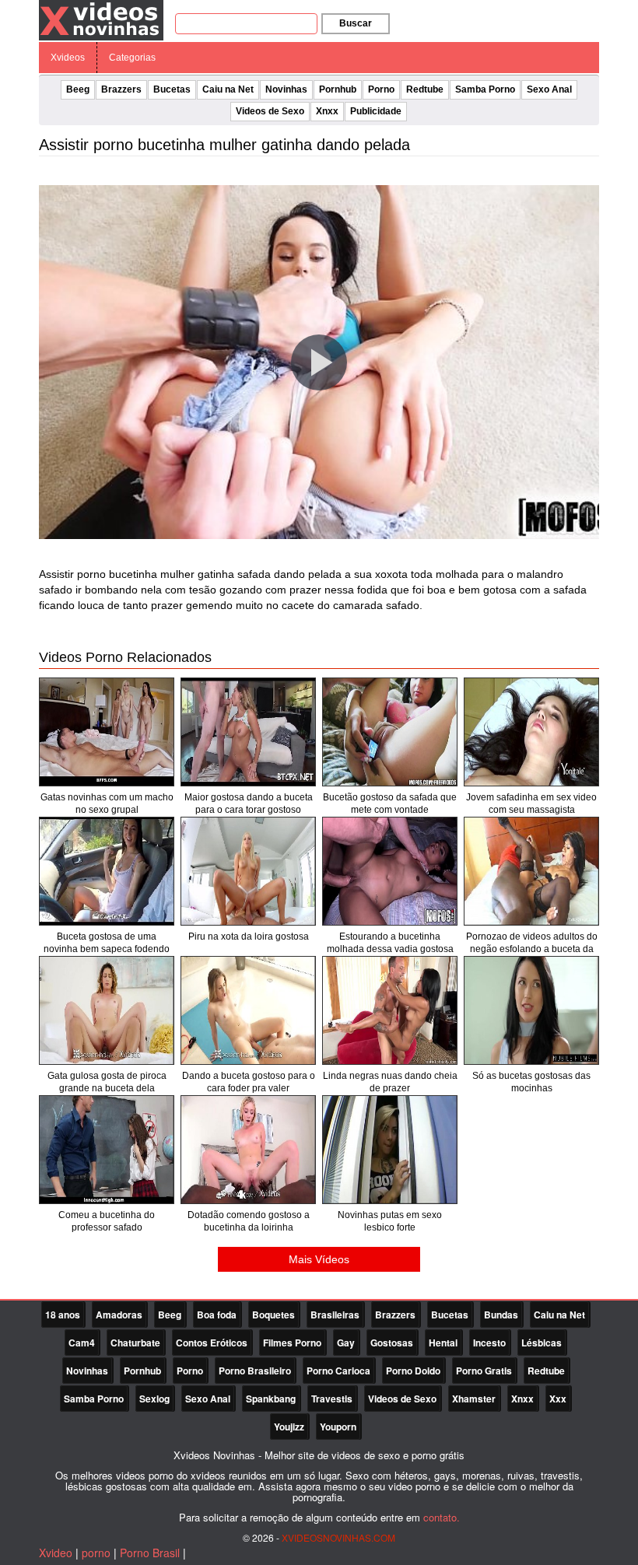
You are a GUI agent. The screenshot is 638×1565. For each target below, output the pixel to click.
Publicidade (375, 111)
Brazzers (121, 89)
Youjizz (289, 1427)
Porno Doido (413, 1371)
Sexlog (154, 1399)
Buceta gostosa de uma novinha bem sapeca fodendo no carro (107, 949)
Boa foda (217, 1315)
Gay (346, 1343)
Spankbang (271, 1399)
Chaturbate (135, 1343)
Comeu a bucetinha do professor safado (106, 1221)
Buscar (355, 23)
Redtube (424, 89)
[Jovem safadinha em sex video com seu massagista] (531, 732)
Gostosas (391, 1343)
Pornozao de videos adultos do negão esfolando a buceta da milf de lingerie (532, 949)
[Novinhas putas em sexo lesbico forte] (390, 1149)
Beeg (77, 89)
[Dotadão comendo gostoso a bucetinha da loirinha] (248, 1149)
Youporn (338, 1427)
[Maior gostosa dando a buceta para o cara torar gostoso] (248, 732)
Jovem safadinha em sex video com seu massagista (531, 803)
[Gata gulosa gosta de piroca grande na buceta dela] (107, 1010)
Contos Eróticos (211, 1343)
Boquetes (273, 1315)
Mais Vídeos (319, 1259)
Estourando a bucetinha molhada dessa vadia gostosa (390, 942)
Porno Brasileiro (255, 1371)
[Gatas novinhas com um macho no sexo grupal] (107, 732)
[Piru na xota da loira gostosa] (248, 871)
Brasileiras (334, 1315)
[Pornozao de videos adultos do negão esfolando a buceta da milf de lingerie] (531, 871)
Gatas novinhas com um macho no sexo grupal (107, 803)
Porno (381, 89)
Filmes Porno (292, 1343)
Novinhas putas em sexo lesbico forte (390, 1221)
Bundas (501, 1315)
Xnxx (327, 111)
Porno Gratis (484, 1371)
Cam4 (81, 1343)
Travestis (331, 1399)
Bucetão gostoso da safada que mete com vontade (390, 803)
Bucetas (172, 89)
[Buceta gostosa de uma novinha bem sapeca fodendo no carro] (107, 871)
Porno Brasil (150, 1552)
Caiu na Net (228, 89)
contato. (441, 1517)
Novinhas (286, 89)
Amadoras (119, 1315)
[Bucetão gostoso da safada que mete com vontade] (390, 732)
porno (96, 1552)
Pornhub (337, 89)
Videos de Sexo (270, 111)
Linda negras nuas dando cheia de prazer (390, 1082)
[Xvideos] (101, 19)
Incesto (489, 1343)
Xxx (557, 1399)
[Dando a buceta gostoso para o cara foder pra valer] (248, 1010)
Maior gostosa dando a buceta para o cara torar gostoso (248, 803)
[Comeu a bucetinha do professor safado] (107, 1149)
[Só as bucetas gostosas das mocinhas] (531, 1010)
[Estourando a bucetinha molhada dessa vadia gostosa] (390, 871)
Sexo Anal (549, 89)
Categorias (132, 57)
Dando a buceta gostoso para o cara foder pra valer (248, 1082)
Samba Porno (485, 89)
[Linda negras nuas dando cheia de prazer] (390, 1010)
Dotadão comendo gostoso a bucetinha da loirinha (249, 1221)
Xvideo (55, 1552)
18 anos (62, 1315)
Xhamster (474, 1399)
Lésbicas (541, 1343)
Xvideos (68, 57)
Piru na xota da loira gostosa (248, 936)
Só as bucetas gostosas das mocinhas (531, 1082)
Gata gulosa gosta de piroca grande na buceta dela (107, 1082)
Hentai (443, 1343)
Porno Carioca (338, 1371)
